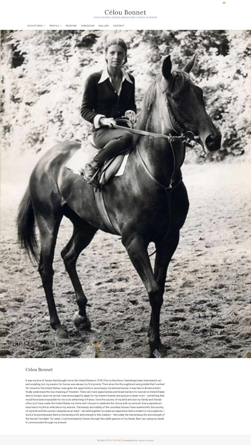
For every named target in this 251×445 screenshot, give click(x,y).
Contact (118, 25)
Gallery (104, 25)
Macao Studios (146, 440)
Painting (71, 25)
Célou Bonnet (125, 12)
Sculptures (35, 25)
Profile (54, 25)
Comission (88, 25)
